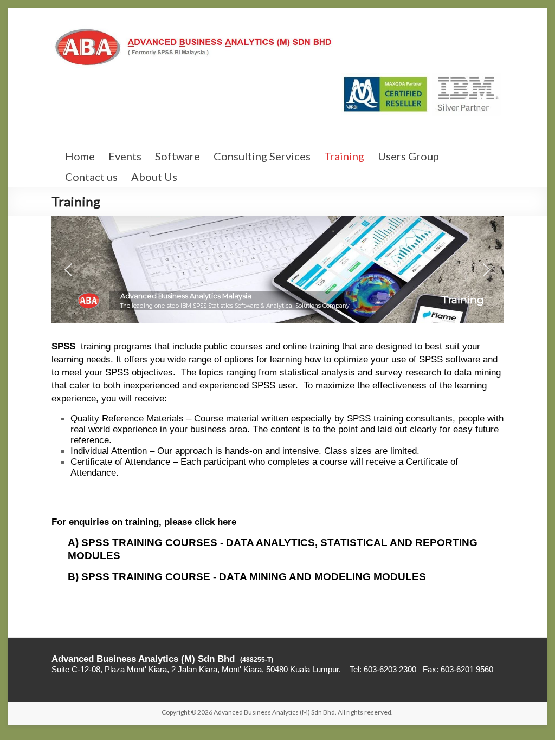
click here (215, 521)
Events (124, 156)
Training (344, 156)
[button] (68, 269)
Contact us (91, 176)
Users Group (408, 156)
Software (177, 156)
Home (80, 156)
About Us (154, 176)
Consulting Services (262, 156)
